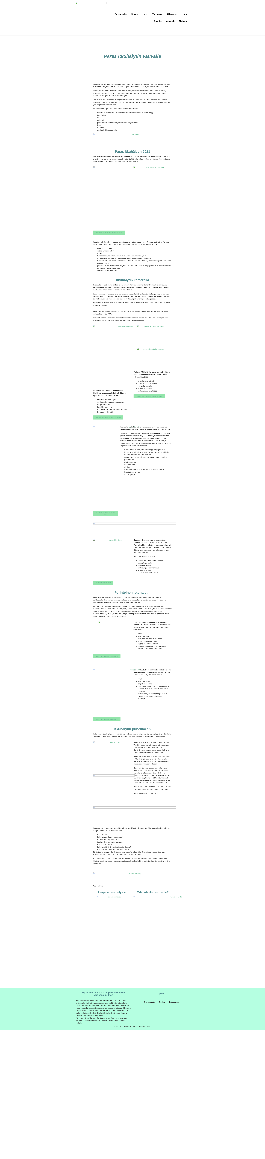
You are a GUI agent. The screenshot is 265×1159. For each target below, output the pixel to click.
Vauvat (134, 14)
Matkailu (183, 21)
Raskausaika (121, 14)
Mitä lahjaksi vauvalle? (153, 892)
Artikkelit (170, 21)
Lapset (145, 14)
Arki (185, 14)
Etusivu (162, 1002)
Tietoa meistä (174, 1002)
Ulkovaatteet (173, 14)
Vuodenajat (157, 14)
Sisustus (158, 21)
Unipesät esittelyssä (112, 892)
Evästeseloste (149, 1002)
